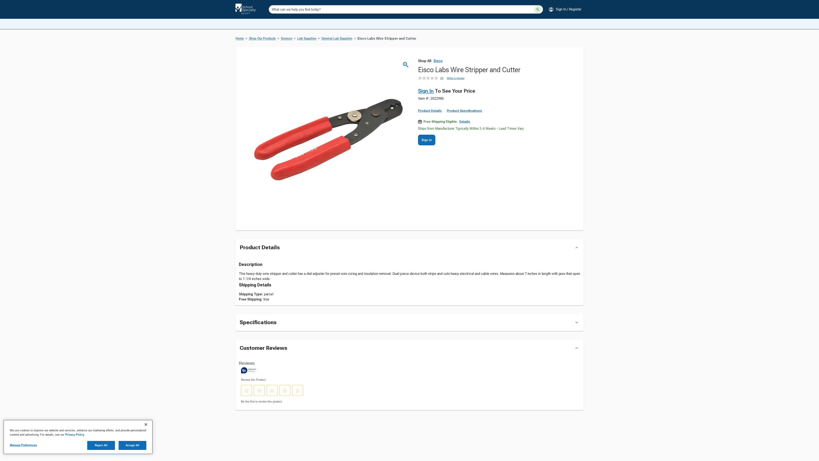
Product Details (430, 111)
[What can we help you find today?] (537, 9)
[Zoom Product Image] (406, 64)
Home (239, 38)
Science (286, 38)
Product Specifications (464, 111)
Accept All (132, 445)
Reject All (101, 445)
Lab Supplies (306, 38)
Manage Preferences (23, 445)
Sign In (426, 91)
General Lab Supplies (336, 38)
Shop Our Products (262, 38)
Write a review (455, 78)
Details (464, 122)
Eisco (438, 61)
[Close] (146, 424)
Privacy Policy (74, 434)
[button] (565, 9)
